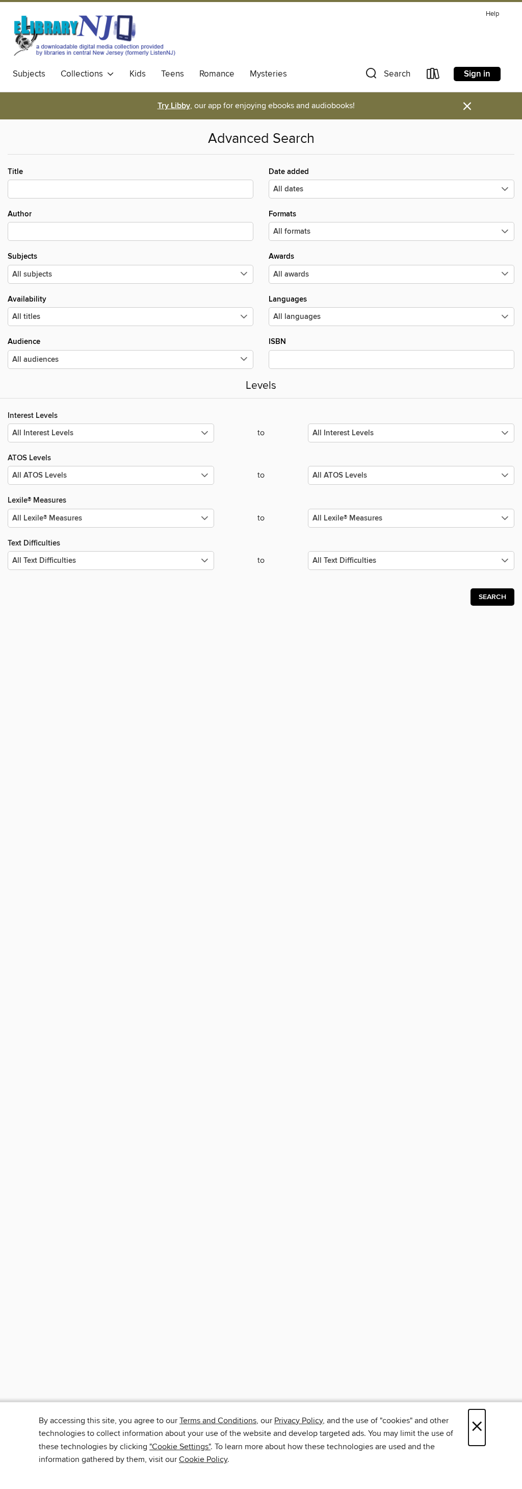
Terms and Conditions (217, 1421)
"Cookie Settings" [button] (180, 1447)
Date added (289, 172)
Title (15, 172)
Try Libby (174, 106)
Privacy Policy (298, 1421)
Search (492, 597)
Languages (288, 299)
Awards (281, 256)
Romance (216, 74)
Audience (24, 341)
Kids (137, 74)
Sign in (477, 74)
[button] (387, 76)
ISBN (277, 341)
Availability (27, 299)
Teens (172, 74)
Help (492, 14)
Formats (282, 214)
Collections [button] (84, 74)
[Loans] (433, 76)
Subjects (29, 74)
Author (20, 214)
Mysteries (268, 74)
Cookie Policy (203, 1459)
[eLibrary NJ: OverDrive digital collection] (94, 35)
